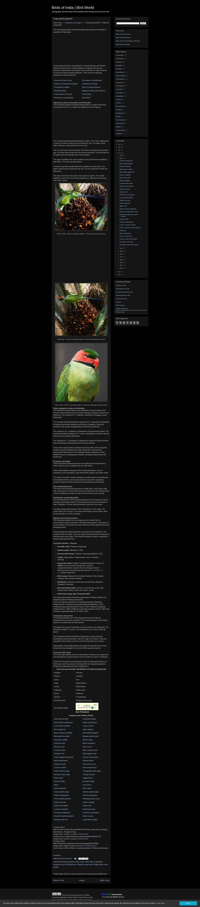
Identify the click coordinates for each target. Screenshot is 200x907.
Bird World (86, 98)
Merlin (56, 785)
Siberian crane (59, 747)
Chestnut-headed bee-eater (128, 212)
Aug (121, 259)
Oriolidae (119, 110)
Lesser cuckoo (88, 726)
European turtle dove (126, 242)
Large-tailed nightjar (90, 819)
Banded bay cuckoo (125, 169)
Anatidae (119, 62)
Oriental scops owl (61, 819)
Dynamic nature (121, 285)
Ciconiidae (119, 82)
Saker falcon (58, 778)
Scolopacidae (120, 130)
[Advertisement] (81, 47)
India (82, 862)
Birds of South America (123, 34)
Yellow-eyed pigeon (90, 795)
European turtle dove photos (128, 244)
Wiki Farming (120, 305)
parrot (63, 864)
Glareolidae (119, 96)
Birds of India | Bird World (73, 7)
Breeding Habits (60, 91)
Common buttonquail (90, 757)
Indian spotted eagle (61, 792)
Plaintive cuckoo (124, 200)
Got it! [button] (188, 903)
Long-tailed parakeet (126, 197)
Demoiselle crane (89, 764)
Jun (121, 254)
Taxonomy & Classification (64, 98)
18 (119, 271)
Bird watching (64, 862)
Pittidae (118, 116)
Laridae (118, 103)
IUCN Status (86, 94)
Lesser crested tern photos (128, 239)
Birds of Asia (74, 862)
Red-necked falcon (90, 767)
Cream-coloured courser (127, 225)
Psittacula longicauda (85, 864)
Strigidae (119, 133)
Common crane (59, 750)
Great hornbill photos (126, 222)
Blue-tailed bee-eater (61, 736)
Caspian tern (123, 192)
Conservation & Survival (63, 94)
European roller (59, 743)
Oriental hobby (59, 781)
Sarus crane (87, 747)
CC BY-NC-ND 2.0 (89, 846)
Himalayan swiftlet (61, 740)
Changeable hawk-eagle (92, 771)
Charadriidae (120, 79)
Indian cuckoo (88, 816)
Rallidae (118, 127)
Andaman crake (60, 764)
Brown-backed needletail (63, 733)
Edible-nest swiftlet (61, 806)
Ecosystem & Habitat (61, 87)
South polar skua (89, 809)
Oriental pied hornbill (126, 186)
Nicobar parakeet (125, 166)
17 (119, 153)
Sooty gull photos (125, 233)
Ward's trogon (88, 740)
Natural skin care (121, 298)
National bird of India (122, 44)
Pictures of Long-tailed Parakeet (66, 84)
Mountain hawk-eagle (62, 774)
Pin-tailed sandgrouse (62, 813)
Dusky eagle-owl (124, 203)
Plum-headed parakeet (62, 799)
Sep (121, 262)
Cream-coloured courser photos (130, 227)
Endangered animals (122, 289)
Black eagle (87, 788)
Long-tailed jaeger (89, 719)
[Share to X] (83, 859)
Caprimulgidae (120, 75)
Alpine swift (123, 206)
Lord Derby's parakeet (62, 726)
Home (81, 880)
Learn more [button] (160, 903)
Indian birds (89, 862)
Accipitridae (119, 55)
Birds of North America (123, 37)
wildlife (56, 867)
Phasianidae (120, 113)
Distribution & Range (90, 84)
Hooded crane (59, 754)
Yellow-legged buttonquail (63, 757)
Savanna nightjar (125, 175)
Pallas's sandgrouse (61, 795)
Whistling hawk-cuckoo (91, 799)
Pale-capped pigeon (126, 163)
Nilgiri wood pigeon (90, 722)
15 (119, 147)
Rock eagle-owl (60, 729)
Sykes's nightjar (88, 802)
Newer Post (58, 880)
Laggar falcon (88, 778)
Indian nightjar (88, 729)
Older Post (104, 880)
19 (119, 274)
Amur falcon (87, 785)
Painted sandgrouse (126, 161)
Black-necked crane (90, 750)
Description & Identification (92, 80)
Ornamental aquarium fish (124, 292)
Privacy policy (120, 312)
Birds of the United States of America (128, 41)
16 (119, 150)
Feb (121, 155)
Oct (121, 265)
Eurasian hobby (88, 781)
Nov (121, 268)
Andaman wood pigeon (127, 195)
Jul (121, 257)
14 (119, 144)
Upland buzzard (60, 788)
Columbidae (120, 86)
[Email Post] (75, 858)
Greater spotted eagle (91, 792)
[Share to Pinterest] (87, 859)
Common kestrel (60, 767)
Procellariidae (120, 120)
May (121, 251)
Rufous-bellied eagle (61, 771)
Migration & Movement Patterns (93, 91)
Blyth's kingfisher (89, 743)
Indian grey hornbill (61, 719)
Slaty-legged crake (90, 754)
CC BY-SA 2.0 (83, 834)
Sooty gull (122, 230)
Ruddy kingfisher (125, 180)
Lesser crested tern (125, 236)
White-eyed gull (124, 189)
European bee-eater (126, 183)
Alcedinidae (119, 58)
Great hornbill (123, 219)
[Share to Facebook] (85, 859)
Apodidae (119, 65)
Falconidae (119, 92)
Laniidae (118, 99)
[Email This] (79, 859)
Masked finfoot (88, 760)
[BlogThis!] (81, 859)
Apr (121, 248)
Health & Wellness (122, 308)
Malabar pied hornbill (90, 736)
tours (106, 864)
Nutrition (118, 302)
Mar (121, 158)
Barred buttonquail (61, 760)
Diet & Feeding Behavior (91, 87)
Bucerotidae (120, 72)
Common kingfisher (61, 809)
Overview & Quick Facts (63, 80)
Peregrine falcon (89, 774)
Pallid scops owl (60, 802)
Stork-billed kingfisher (91, 733)
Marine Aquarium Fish (123, 295)
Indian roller (87, 806)
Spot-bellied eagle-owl (126, 172)
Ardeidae (119, 69)
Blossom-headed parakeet (63, 816)
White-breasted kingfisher (127, 209)
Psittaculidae (98, 864)
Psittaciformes (71, 864)
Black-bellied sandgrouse (63, 722)
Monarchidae (120, 106)
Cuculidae (119, 89)
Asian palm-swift (124, 177)
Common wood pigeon (91, 813)
